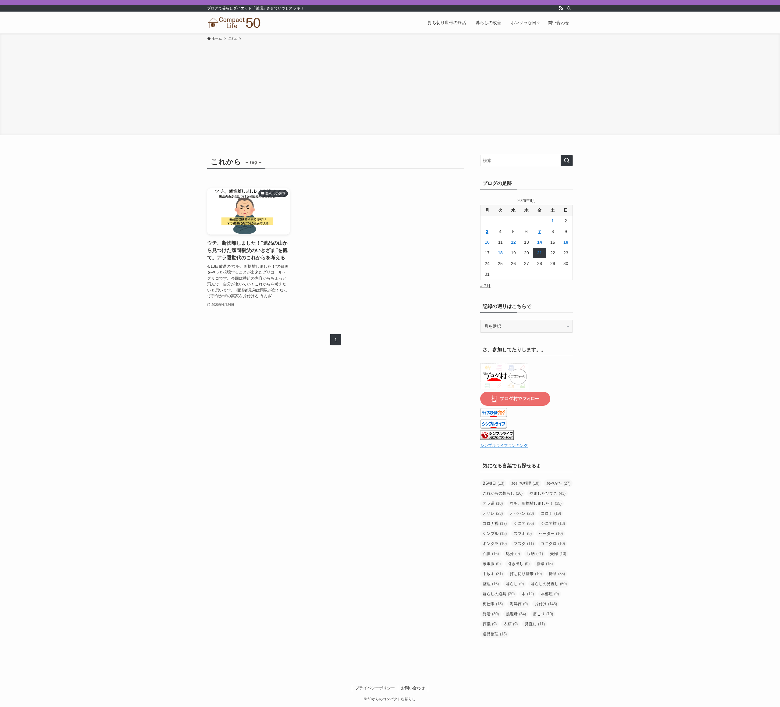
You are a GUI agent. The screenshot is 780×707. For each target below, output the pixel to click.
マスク (524, 543)
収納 (535, 553)
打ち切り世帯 (526, 573)
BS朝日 (493, 483)
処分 (513, 553)
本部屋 (550, 594)
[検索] (569, 8)
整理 (491, 584)
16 (565, 242)
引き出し (519, 563)
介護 (491, 553)
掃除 (557, 573)
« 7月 (485, 285)
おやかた (558, 483)
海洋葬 (519, 604)
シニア (524, 523)
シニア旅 (553, 523)
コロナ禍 (495, 523)
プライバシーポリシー (375, 688)
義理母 (516, 614)
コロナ (551, 513)
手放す (493, 573)
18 (500, 252)
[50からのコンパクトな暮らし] (234, 22)
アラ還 (493, 503)
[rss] (561, 8)
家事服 (492, 563)
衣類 (511, 624)
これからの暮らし (503, 493)
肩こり (543, 614)
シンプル (495, 533)
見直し (535, 624)
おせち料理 (525, 483)
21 (539, 252)
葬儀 (490, 624)
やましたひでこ (548, 493)
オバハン (522, 513)
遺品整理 (495, 634)
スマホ (523, 533)
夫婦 (558, 553)
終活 (491, 614)
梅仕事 (493, 604)
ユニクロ (553, 543)
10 (487, 242)
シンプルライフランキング (504, 446)
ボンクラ (495, 543)
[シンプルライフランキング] (497, 438)
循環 (545, 563)
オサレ (493, 513)
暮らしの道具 (499, 594)
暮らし (515, 584)
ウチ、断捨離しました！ (536, 503)
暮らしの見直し (549, 584)
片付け (546, 604)
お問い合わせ (413, 688)
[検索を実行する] (567, 160)
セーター (551, 533)
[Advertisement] (390, 87)
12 (513, 242)
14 (539, 242)
